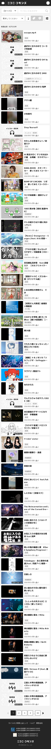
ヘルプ (32, 723)
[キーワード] (40, 18)
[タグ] (34, 18)
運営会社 (39, 723)
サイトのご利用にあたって (18, 723)
